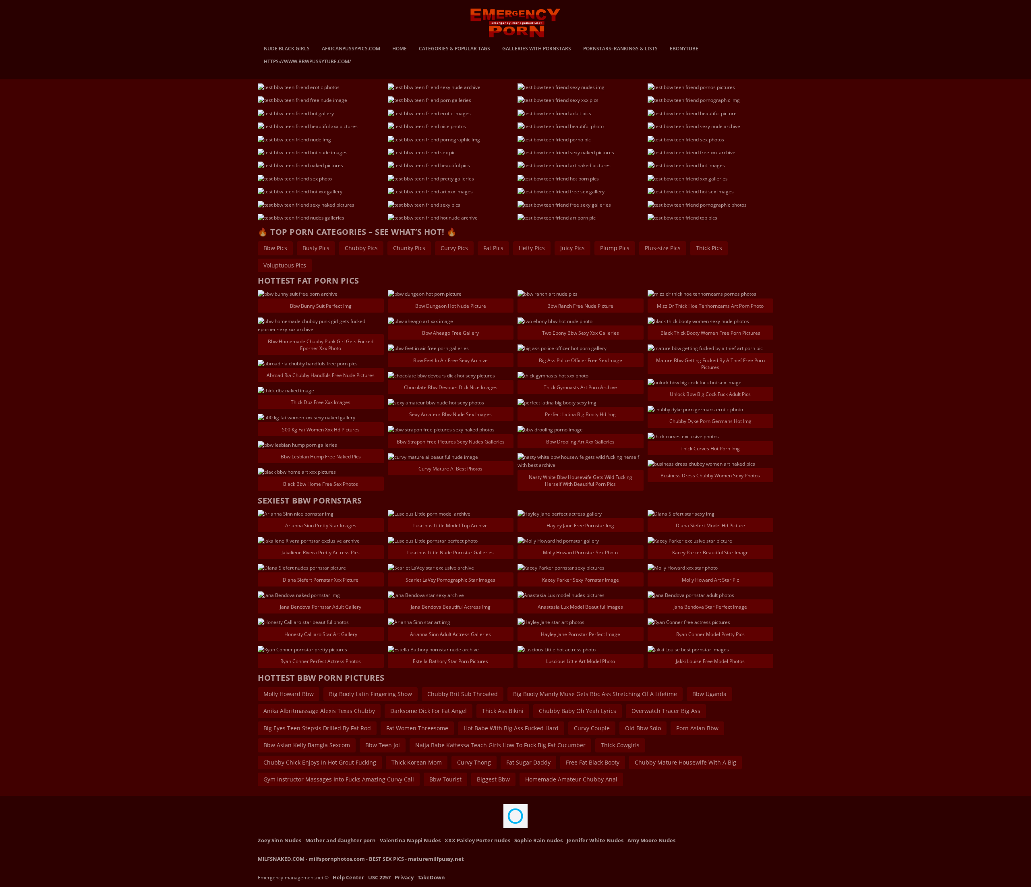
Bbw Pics (275, 248)
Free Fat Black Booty (592, 762)
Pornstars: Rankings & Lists (620, 49)
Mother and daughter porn (340, 840)
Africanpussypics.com (351, 49)
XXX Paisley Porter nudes (477, 840)
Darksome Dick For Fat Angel (428, 711)
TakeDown (431, 877)
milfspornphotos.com (336, 858)
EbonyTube (684, 49)
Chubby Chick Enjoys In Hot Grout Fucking (319, 762)
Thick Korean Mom (416, 762)
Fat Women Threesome (417, 728)
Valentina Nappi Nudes (410, 840)
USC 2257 (379, 877)
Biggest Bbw (493, 779)
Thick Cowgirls (620, 745)
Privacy (404, 877)
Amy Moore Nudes (651, 840)
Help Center (348, 877)
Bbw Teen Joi (382, 745)
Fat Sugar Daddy (528, 762)
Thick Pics (709, 248)
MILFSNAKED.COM (281, 858)
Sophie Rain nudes (538, 840)
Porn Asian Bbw (697, 728)
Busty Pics (315, 248)
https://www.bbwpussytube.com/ (307, 62)
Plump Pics (614, 248)
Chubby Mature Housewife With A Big (685, 762)
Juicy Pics (572, 248)
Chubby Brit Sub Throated (462, 694)
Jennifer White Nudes (595, 840)
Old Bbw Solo (643, 728)
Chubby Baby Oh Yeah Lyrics (577, 711)
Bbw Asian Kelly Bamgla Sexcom (306, 745)
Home (399, 49)
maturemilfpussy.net (436, 858)
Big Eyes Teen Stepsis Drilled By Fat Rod (317, 728)
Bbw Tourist (445, 779)
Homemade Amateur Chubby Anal (571, 779)
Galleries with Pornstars (536, 49)
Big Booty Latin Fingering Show (370, 694)
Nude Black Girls (287, 49)
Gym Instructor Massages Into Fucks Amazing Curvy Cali (338, 779)
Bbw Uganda (709, 694)
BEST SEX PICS (386, 858)
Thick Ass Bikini (503, 711)
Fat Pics (493, 248)
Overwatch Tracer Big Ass (665, 711)
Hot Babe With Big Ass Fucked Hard (511, 728)
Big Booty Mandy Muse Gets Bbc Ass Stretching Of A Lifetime (595, 694)
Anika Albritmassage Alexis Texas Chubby (319, 711)
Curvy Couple (592, 728)
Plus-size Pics (663, 248)
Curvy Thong (474, 762)
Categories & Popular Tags (454, 49)
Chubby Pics (361, 248)
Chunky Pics (409, 248)
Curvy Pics (454, 248)
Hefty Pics (532, 248)
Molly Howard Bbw (288, 694)
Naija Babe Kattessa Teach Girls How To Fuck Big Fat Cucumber (500, 745)
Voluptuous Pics (284, 265)
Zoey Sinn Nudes (279, 840)
